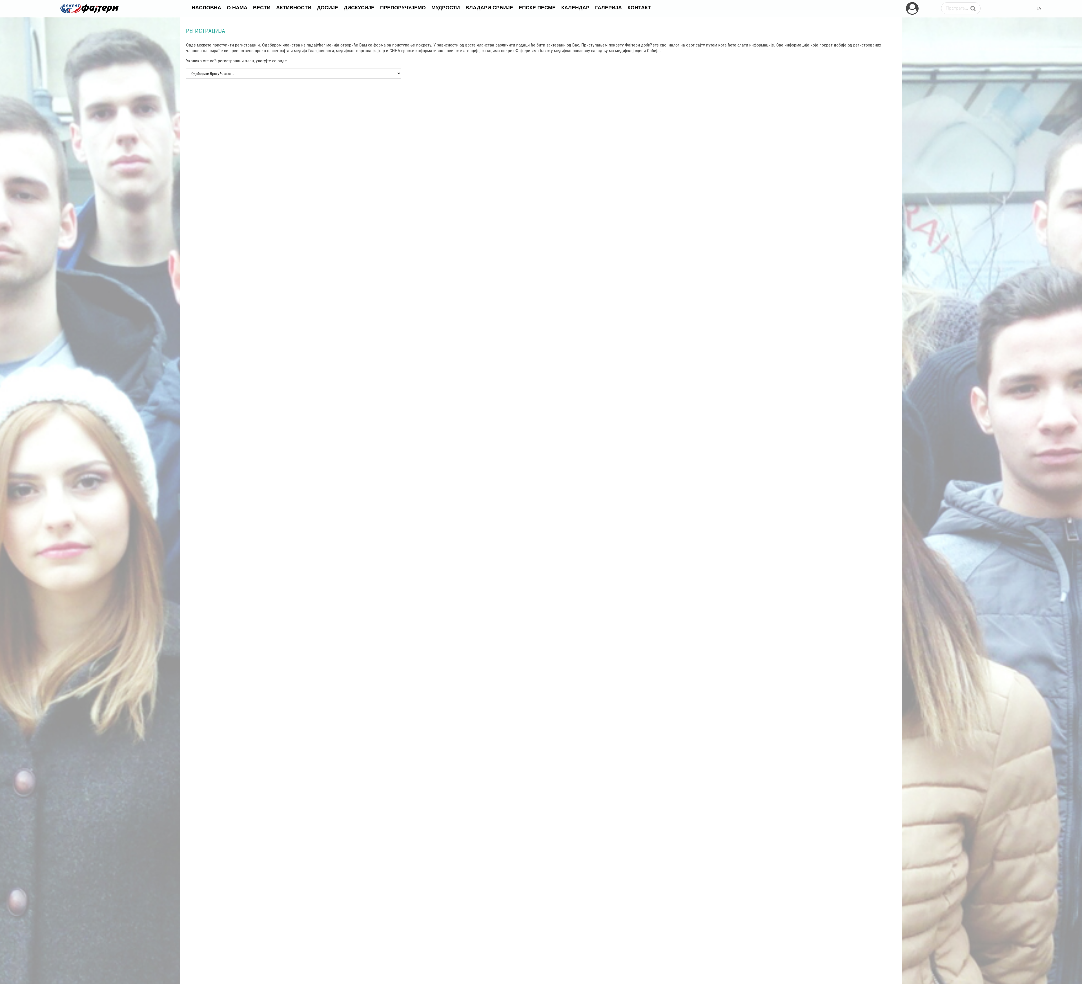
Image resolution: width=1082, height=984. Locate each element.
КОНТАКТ (639, 7)
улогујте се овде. (272, 60)
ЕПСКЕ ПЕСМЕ (537, 7)
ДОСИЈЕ (327, 7)
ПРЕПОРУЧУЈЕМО (403, 7)
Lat (1040, 8)
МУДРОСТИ (445, 7)
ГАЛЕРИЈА (608, 7)
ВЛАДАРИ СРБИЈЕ (489, 7)
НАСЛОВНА (206, 7)
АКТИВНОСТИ (293, 7)
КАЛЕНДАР (575, 7)
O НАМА (237, 7)
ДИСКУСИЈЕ (359, 7)
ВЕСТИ (261, 7)
